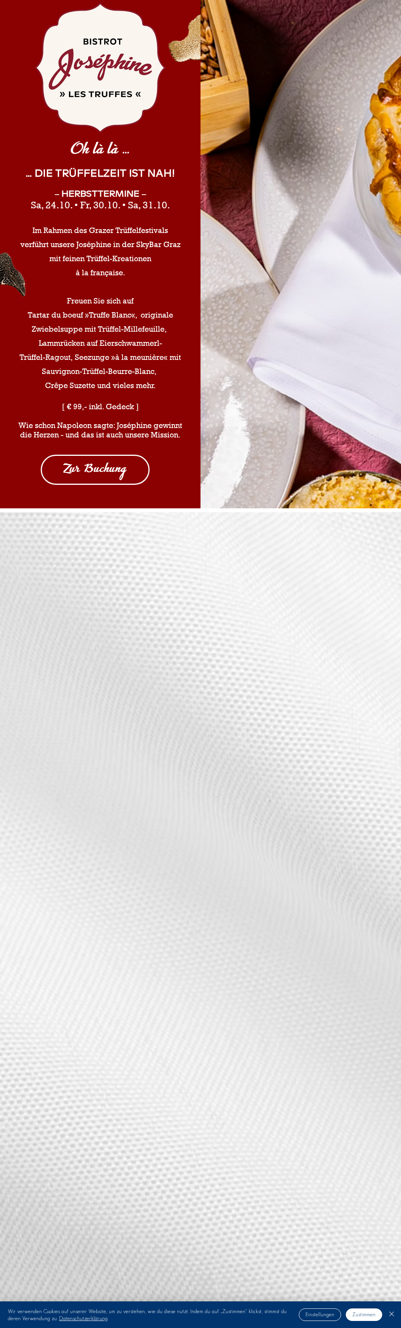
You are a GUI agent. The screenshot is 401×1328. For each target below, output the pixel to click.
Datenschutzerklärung (83, 1318)
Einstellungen (319, 1314)
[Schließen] (391, 1315)
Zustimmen (364, 1314)
